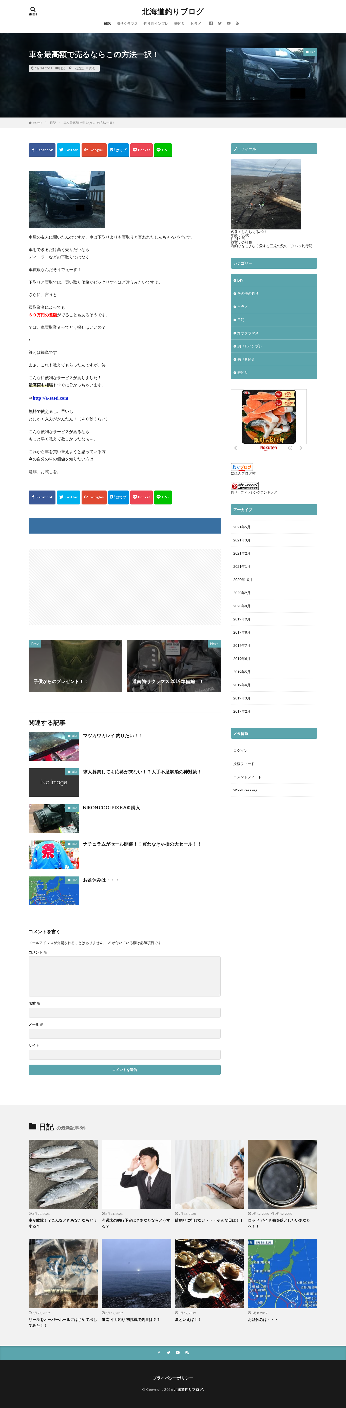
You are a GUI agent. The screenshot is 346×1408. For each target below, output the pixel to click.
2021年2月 (242, 553)
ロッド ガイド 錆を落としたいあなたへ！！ (279, 1223)
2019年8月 (242, 632)
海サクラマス (127, 23)
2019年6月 (242, 658)
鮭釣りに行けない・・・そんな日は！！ (209, 1220)
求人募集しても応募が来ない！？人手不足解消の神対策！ (142, 771)
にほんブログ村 (243, 473)
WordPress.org (245, 790)
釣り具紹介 (246, 359)
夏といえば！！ (188, 1319)
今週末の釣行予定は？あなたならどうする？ (136, 1223)
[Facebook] (42, 150)
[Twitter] (68, 150)
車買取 (90, 68)
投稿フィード (244, 763)
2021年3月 (242, 540)
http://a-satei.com (50, 398)
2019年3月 (242, 698)
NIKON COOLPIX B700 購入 (111, 807)
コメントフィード (247, 777)
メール (36, 1024)
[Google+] (94, 150)
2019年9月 (242, 619)
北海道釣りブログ (173, 11)
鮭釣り (179, 23)
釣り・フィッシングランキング (254, 492)
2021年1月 (242, 566)
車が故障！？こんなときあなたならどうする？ (63, 1223)
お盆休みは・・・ (101, 880)
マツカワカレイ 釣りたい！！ (113, 735)
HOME (37, 123)
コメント (38, 952)
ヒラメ (196, 23)
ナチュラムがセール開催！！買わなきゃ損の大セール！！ (142, 844)
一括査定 (78, 68)
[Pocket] (141, 150)
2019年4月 (242, 685)
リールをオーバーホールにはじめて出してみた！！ (63, 1322)
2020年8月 (242, 606)
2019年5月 (242, 672)
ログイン (240, 750)
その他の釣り (248, 293)
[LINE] (163, 150)
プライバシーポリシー (173, 1377)
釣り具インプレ (156, 23)
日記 (107, 23)
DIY (240, 280)
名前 (34, 1003)
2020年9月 (242, 593)
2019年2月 (242, 711)
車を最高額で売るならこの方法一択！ (89, 123)
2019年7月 (242, 645)
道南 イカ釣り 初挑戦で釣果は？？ (131, 1319)
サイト (34, 1045)
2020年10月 (243, 579)
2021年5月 (242, 527)
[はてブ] (118, 150)
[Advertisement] (77, 584)
